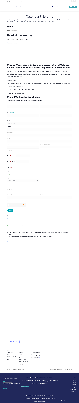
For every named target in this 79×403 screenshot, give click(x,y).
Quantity (14, 155)
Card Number (10, 189)
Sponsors (74, 382)
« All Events (10, 26)
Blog (75, 387)
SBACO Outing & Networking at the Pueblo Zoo (60, 369)
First (8, 109)
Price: (8, 167)
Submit (10, 210)
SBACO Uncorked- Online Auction (16, 369)
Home (74, 377)
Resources (73, 386)
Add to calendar (13, 341)
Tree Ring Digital (44, 396)
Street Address (10, 132)
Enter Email (9, 117)
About (74, 378)
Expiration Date (10, 194)
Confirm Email (43, 117)
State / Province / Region (45, 144)
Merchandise (73, 389)
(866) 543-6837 (7, 1)
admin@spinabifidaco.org (17, 1)
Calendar (74, 380)
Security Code (43, 194)
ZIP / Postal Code (10, 150)
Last (41, 109)
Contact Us (73, 391)
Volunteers (73, 384)
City (8, 144)
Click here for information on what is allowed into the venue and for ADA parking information (29, 236)
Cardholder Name (10, 200)
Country (41, 150)
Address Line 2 (10, 138)
